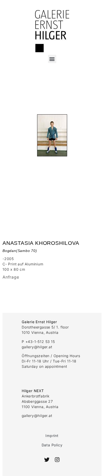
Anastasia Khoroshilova (41, 243)
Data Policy (52, 445)
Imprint (52, 435)
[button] (52, 59)
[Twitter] (46, 459)
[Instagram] (57, 459)
